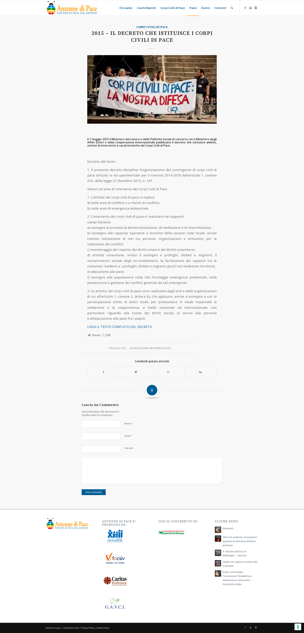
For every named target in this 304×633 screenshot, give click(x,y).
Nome (128, 423)
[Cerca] (232, 8)
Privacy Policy (87, 627)
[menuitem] (126, 8)
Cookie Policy (102, 627)
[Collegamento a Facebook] (245, 7)
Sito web (129, 448)
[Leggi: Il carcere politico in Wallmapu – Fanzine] (218, 553)
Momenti (228, 528)
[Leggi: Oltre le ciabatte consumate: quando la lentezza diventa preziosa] (218, 538)
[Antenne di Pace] (72, 8)
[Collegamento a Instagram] (255, 7)
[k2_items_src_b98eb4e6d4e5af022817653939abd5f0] (152, 89)
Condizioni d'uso (71, 627)
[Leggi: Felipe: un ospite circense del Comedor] (218, 563)
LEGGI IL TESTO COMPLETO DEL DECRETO (119, 326)
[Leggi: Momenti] (218, 530)
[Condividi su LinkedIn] (201, 372)
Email (128, 435)
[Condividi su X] (136, 372)
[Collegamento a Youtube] (250, 7)
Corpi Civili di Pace (152, 27)
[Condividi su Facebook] (103, 372)
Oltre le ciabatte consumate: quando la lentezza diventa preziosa (240, 541)
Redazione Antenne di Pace (152, 348)
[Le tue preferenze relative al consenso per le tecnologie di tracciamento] (297, 626)
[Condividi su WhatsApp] (168, 372)
